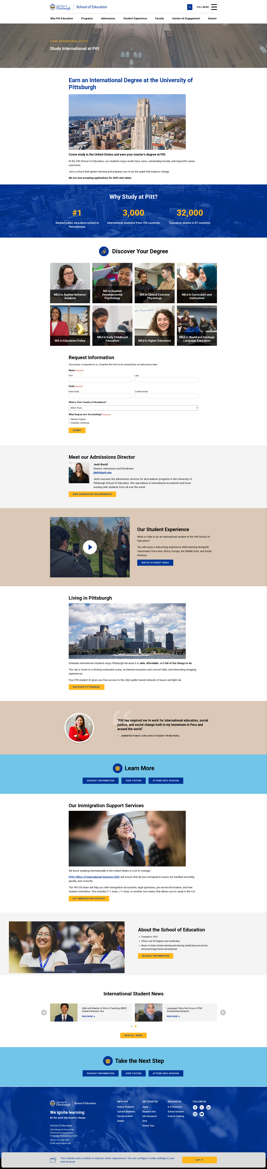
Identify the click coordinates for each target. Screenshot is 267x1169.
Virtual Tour (148, 1125)
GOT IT (199, 1160)
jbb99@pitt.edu (102, 472)
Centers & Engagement (186, 18)
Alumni (212, 18)
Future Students (125, 1107)
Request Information (100, 780)
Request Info (149, 1111)
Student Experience (135, 18)
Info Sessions (149, 1116)
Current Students (126, 1111)
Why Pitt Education (61, 18)
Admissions (108, 18)
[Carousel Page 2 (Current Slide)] (136, 1026)
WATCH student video (155, 562)
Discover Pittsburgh (86, 687)
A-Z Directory (175, 1107)
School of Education (91, 7)
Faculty (159, 18)
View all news (133, 1035)
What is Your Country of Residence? (88, 402)
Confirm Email (141, 391)
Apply (145, 1107)
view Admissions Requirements (92, 494)
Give (144, 1121)
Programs (87, 18)
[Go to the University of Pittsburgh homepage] (60, 7)
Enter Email (74, 391)
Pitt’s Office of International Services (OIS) (94, 876)
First (71, 375)
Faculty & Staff (125, 1116)
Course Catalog (176, 1116)
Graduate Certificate (80, 423)
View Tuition (133, 780)
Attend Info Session (166, 780)
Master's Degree (78, 419)
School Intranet (176, 1111)
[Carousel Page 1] (131, 1026)
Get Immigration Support (89, 898)
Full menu (203, 7)
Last (137, 375)
